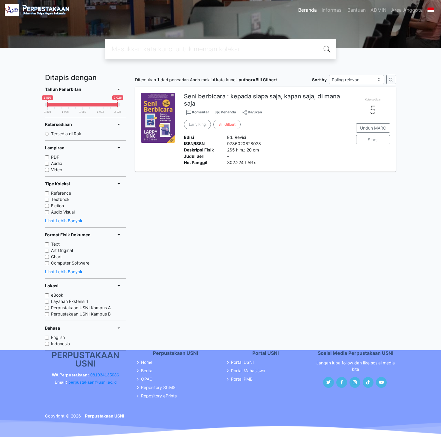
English (58, 337)
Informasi (332, 10)
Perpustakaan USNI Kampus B (81, 313)
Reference (61, 193)
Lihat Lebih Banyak (63, 220)
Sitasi (373, 139)
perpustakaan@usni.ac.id (92, 382)
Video (56, 169)
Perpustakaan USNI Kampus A (81, 307)
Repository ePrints (159, 396)
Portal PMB (242, 379)
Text (55, 244)
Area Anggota (407, 10)
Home (146, 362)
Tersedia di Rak (66, 133)
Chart (56, 256)
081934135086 (104, 375)
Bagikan (254, 112)
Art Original (62, 250)
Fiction (57, 205)
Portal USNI (242, 362)
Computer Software (70, 262)
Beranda (307, 10)
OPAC (146, 379)
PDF (55, 157)
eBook (57, 295)
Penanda (228, 112)
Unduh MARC (373, 127)
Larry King (197, 124)
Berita (146, 371)
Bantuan (356, 10)
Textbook (60, 199)
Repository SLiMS (158, 387)
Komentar (200, 112)
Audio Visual (63, 211)
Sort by (319, 79)
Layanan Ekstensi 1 (69, 301)
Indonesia (60, 343)
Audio (56, 163)
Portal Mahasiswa (248, 371)
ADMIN (378, 10)
